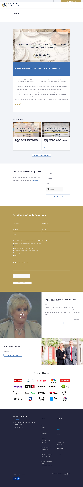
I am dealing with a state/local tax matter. (23, 253)
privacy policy (35, 180)
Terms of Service (59, 473)
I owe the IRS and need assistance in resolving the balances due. (29, 243)
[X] (15, 419)
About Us (43, 422)
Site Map (68, 473)
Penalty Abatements (45, 458)
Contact (79, 5)
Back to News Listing (41, 155)
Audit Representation (46, 440)
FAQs (42, 425)
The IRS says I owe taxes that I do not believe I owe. (26, 250)
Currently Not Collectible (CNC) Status (48, 445)
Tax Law (43, 463)
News (63, 5)
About (42, 5)
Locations (74, 5)
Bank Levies (44, 442)
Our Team (52, 5)
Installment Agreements (46, 449)
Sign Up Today (58, 196)
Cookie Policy (65, 473)
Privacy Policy (54, 473)
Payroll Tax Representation (47, 456)
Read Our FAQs (13, 355)
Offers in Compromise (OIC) (47, 454)
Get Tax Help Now (71, 1)
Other (15, 255)
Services (47, 5)
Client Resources (60, 442)
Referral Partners (60, 444)
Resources (68, 5)
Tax (20, 64)
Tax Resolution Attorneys (46, 429)
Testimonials (58, 5)
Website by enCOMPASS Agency (65, 474)
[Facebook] (13, 419)
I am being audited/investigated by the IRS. (24, 248)
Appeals (43, 438)
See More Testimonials (54, 323)
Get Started (22, 282)
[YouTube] (17, 419)
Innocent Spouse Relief (46, 447)
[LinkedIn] (18, 419)
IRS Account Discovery (46, 451)
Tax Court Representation (47, 461)
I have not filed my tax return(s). (21, 246)
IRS (22, 64)
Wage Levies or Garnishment (47, 465)
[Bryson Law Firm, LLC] (10, 5)
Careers (43, 427)
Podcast (58, 434)
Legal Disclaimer (15, 475)
